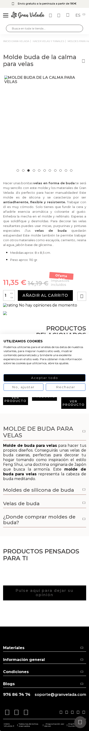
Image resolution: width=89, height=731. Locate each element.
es (78, 15)
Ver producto (16, 399)
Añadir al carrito (45, 295)
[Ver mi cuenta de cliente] (59, 15)
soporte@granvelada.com (60, 695)
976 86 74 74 (16, 694)
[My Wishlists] (51, 15)
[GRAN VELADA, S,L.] (27, 15)
